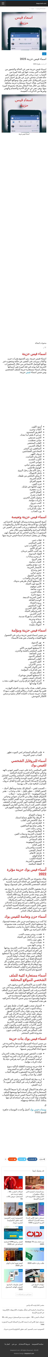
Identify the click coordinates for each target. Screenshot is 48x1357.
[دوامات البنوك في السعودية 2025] (34, 1275)
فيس (28, 372)
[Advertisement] (24, 239)
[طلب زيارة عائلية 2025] (34, 1254)
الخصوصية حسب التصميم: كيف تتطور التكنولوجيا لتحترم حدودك (24, 1329)
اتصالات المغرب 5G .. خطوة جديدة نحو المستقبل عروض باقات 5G (23, 1317)
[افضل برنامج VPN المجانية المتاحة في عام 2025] (13, 1233)
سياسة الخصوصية (37, 1344)
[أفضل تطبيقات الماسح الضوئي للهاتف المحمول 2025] (13, 1275)
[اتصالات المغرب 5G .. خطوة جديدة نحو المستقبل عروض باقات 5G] (13, 1182)
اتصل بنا (7, 1344)
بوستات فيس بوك (38, 1109)
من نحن (14, 1344)
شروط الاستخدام (24, 1344)
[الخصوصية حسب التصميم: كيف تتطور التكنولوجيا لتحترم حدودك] (13, 1209)
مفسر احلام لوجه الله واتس (35, 1305)
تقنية (44, 54)
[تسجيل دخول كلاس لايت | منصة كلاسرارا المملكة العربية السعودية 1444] (34, 1209)
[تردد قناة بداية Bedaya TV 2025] (34, 1233)
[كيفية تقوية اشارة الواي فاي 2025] (13, 1254)
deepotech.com (41, 3)
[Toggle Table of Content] (44, 348)
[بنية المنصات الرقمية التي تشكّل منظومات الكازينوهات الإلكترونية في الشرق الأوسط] (34, 1182)
